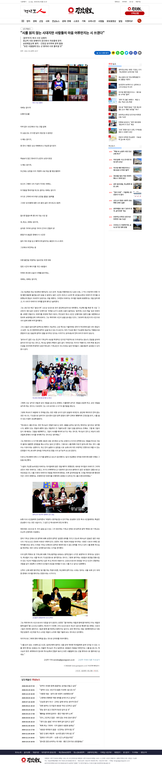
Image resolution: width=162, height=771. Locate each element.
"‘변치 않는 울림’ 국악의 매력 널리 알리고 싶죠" (57, 721)
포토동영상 (111, 21)
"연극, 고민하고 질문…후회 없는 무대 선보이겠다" (58, 717)
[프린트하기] (140, 52)
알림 (120, 21)
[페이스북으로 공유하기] (131, 52)
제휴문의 (117, 752)
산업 (41, 21)
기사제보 (135, 752)
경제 (35, 21)
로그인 (131, 2)
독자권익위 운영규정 (49, 752)
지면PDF (129, 21)
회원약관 (36, 752)
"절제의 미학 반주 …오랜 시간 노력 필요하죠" (56, 737)
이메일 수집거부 (106, 752)
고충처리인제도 (92, 752)
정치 (28, 21)
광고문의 (126, 752)
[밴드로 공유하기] (118, 52)
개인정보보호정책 (65, 752)
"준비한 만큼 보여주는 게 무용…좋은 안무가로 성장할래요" (61, 741)
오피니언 (92, 21)
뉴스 (112, 63)
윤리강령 (27, 752)
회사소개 (18, 752)
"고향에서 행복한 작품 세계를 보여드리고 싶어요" (57, 698)
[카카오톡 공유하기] (113, 52)
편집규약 (144, 752)
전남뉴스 (56, 21)
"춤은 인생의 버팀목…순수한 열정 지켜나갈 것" (57, 733)
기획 (84, 21)
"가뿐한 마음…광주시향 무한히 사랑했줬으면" (56, 694)
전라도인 (117, 2)
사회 (47, 21)
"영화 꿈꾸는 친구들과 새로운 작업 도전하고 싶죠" (58, 706)
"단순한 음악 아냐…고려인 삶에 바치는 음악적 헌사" (58, 702)
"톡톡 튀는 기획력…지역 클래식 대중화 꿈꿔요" (57, 725)
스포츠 (76, 21)
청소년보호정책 (79, 752)
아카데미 (124, 2)
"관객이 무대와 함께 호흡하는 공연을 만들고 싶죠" (58, 686)
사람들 (101, 21)
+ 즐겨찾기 (23, 2)
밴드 (143, 3)
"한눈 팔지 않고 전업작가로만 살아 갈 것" (54, 710)
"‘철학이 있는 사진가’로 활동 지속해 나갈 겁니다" (57, 690)
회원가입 (138, 2)
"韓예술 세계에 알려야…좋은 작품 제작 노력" (56, 714)
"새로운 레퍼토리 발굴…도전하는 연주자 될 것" (57, 729)
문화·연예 (66, 21)
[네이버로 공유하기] (122, 52)
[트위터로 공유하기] (126, 52)
